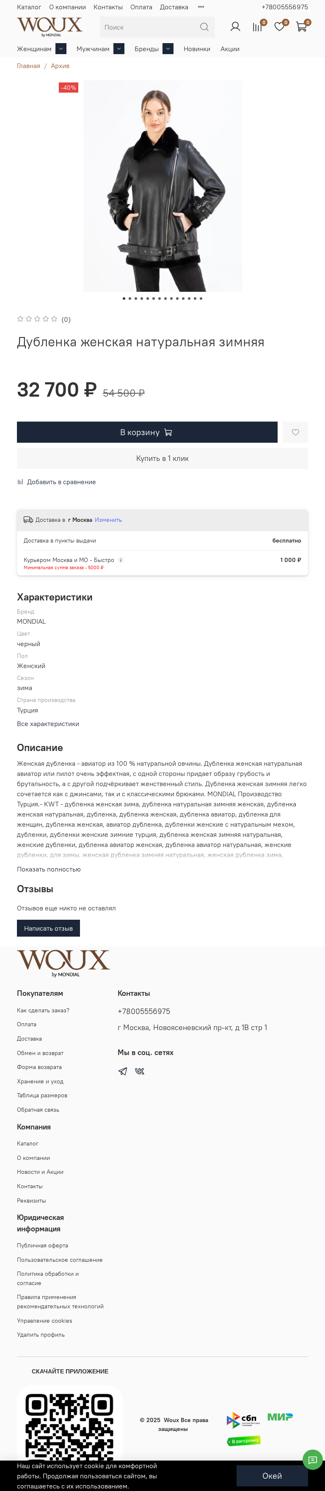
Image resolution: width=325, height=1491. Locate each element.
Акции (230, 48)
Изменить (108, 519)
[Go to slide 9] (171, 298)
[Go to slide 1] (124, 298)
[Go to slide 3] (136, 298)
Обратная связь (38, 1109)
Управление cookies (44, 1320)
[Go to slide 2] (130, 298)
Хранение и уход (40, 1081)
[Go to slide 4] (141, 298)
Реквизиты (31, 1200)
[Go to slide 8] (165, 298)
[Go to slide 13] (195, 298)
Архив (60, 65)
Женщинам (34, 48)
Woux (171, 1420)
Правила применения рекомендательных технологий (60, 1301)
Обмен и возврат (40, 1053)
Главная (28, 65)
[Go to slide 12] (189, 298)
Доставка (174, 7)
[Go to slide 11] (183, 298)
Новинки (197, 48)
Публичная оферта (42, 1245)
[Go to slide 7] (159, 298)
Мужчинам (93, 48)
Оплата (141, 7)
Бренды (147, 48)
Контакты (108, 7)
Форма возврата (39, 1067)
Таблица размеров (42, 1095)
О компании (67, 7)
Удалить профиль (41, 1334)
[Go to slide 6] (153, 298)
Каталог (29, 7)
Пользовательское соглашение (60, 1260)
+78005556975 (285, 7)
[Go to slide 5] (147, 298)
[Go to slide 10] (177, 298)
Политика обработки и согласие (48, 1278)
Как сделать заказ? (43, 1010)
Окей (272, 1475)
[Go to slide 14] (201, 298)
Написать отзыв (48, 928)
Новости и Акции (40, 1172)
